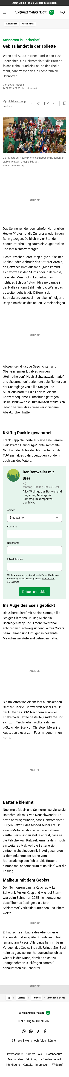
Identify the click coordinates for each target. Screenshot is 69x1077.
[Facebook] (45, 1031)
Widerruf (57, 1064)
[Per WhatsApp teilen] (54, 103)
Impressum (42, 1064)
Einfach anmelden (34, 592)
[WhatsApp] (31, 1031)
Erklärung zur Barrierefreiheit (43, 1059)
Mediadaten (15, 1059)
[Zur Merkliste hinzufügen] (63, 103)
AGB (41, 1054)
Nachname (13, 542)
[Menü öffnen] (4, 12)
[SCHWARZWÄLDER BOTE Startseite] (34, 12)
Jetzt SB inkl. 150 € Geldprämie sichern (34, 2)
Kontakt (28, 1064)
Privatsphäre (15, 1054)
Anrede (11, 510)
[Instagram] (24, 1031)
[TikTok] (38, 1031)
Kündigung (13, 1064)
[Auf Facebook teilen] (38, 103)
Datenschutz (54, 1054)
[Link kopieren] (31, 103)
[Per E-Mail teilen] (46, 103)
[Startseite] (9, 997)
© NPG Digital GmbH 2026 (34, 1021)
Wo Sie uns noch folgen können (37, 1040)
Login (63, 12)
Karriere (30, 1054)
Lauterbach (11, 24)
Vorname (12, 526)
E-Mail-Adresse (15, 559)
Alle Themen (28, 24)
